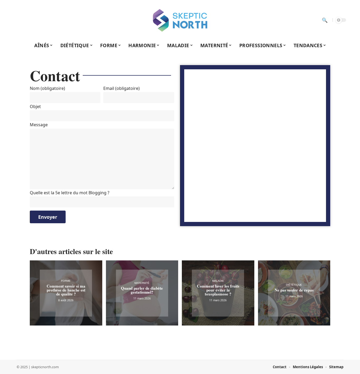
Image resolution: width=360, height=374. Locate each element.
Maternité (141, 282)
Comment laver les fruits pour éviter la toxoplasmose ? (218, 290)
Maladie (218, 280)
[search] (324, 20)
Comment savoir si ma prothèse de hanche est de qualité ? (66, 290)
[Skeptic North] (180, 20)
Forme (66, 280)
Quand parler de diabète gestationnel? (142, 290)
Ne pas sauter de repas (294, 290)
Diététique (294, 284)
